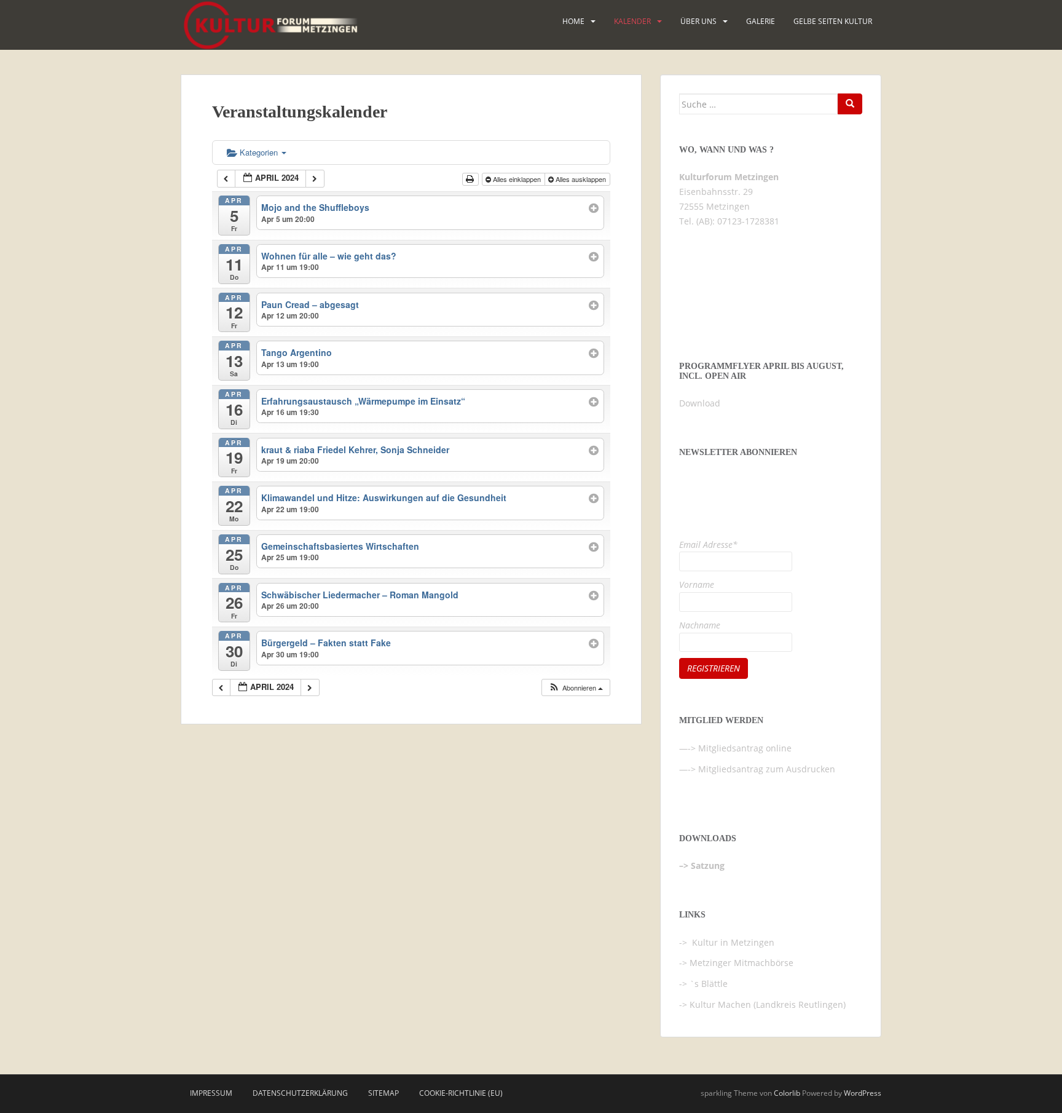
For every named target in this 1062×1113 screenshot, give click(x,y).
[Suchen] (850, 103)
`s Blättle (709, 983)
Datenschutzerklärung (300, 1093)
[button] (575, 687)
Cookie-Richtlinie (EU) (461, 1093)
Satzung (708, 865)
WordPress (862, 1093)
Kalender (632, 21)
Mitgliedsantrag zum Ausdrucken (766, 769)
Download (699, 403)
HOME (573, 21)
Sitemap (383, 1093)
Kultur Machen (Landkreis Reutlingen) (768, 1004)
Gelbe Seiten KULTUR (832, 21)
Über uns (698, 21)
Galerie (760, 21)
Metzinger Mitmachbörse (741, 962)
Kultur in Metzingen (732, 942)
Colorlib (787, 1093)
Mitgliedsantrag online (745, 748)
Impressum (211, 1093)
